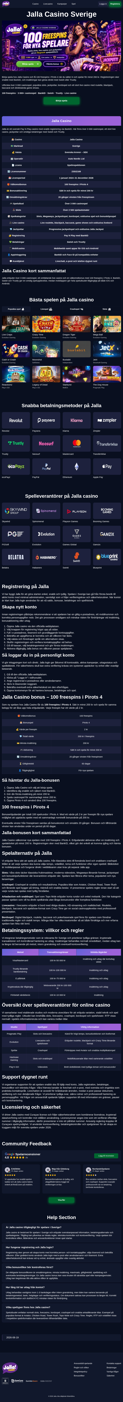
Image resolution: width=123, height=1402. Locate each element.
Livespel (44, 309)
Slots (105, 309)
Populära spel (14, 309)
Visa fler (61, 1200)
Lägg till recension (106, 1156)
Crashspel (74, 309)
